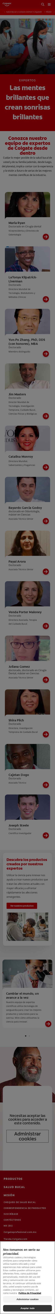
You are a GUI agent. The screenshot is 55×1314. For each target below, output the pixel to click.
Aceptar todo (27, 1308)
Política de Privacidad (29, 1293)
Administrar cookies (27, 1299)
